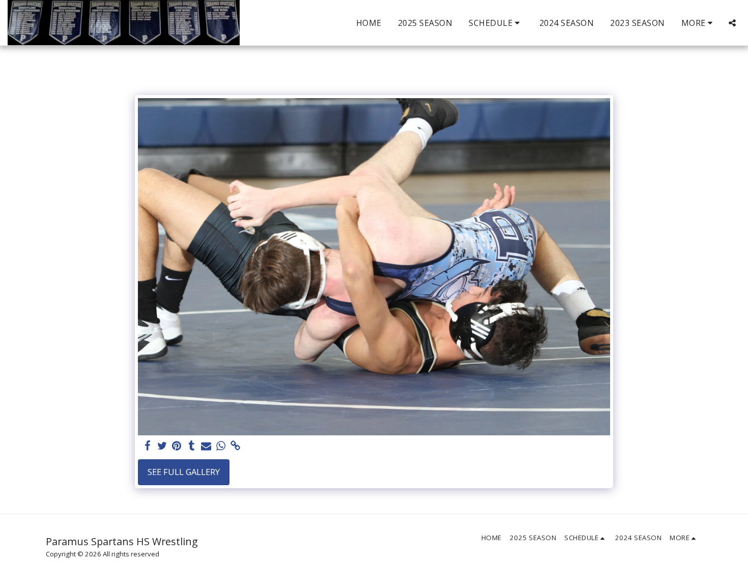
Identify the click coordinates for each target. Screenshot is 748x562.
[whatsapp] (221, 446)
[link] (236, 446)
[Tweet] (162, 446)
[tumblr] (191, 446)
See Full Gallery (184, 472)
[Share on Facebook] (147, 446)
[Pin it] (176, 446)
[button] (496, 23)
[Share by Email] (206, 446)
